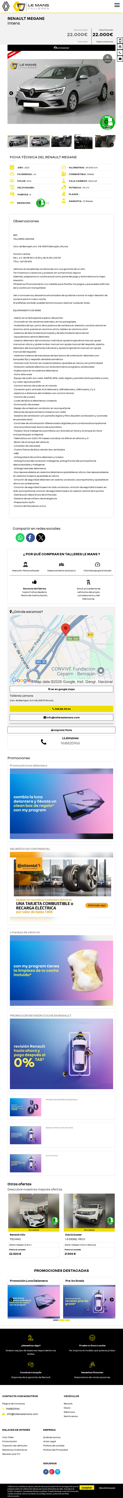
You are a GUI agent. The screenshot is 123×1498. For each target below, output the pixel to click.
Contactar (63, 47)
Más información (107, 1488)
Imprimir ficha (63, 730)
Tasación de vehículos (14, 1445)
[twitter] (40, 537)
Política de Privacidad (55, 1449)
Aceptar (87, 1487)
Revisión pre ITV (11, 1453)
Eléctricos (69, 1411)
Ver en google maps (62, 689)
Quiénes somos (51, 1437)
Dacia (67, 1407)
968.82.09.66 (62, 708)
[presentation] (11, 93)
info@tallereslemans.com (63, 717)
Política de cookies (53, 1445)
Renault (68, 1403)
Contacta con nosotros (20, 1396)
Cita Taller (8, 1437)
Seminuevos (71, 1416)
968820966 (70, 743)
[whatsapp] (20, 537)
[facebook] (30, 537)
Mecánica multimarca (14, 1449)
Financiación (9, 1441)
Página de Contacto (13, 1403)
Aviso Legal (49, 1441)
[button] (56, 1320)
